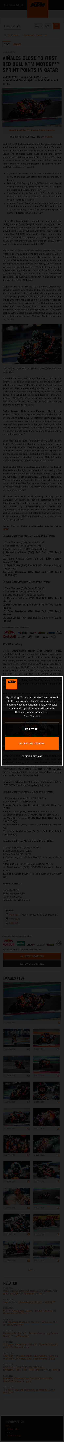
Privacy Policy (29, 716)
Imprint (37, 716)
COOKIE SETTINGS (32, 756)
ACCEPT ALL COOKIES (32, 743)
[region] (32, 721)
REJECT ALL (32, 729)
